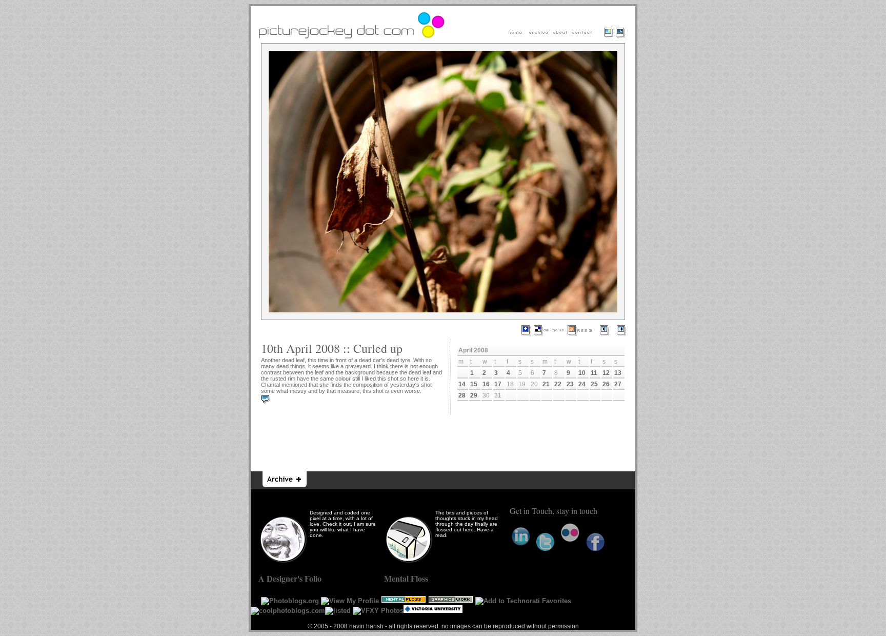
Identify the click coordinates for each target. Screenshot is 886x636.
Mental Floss (406, 578)
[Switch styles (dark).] (623, 39)
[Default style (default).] (607, 39)
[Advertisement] (443, 443)
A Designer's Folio (289, 578)
